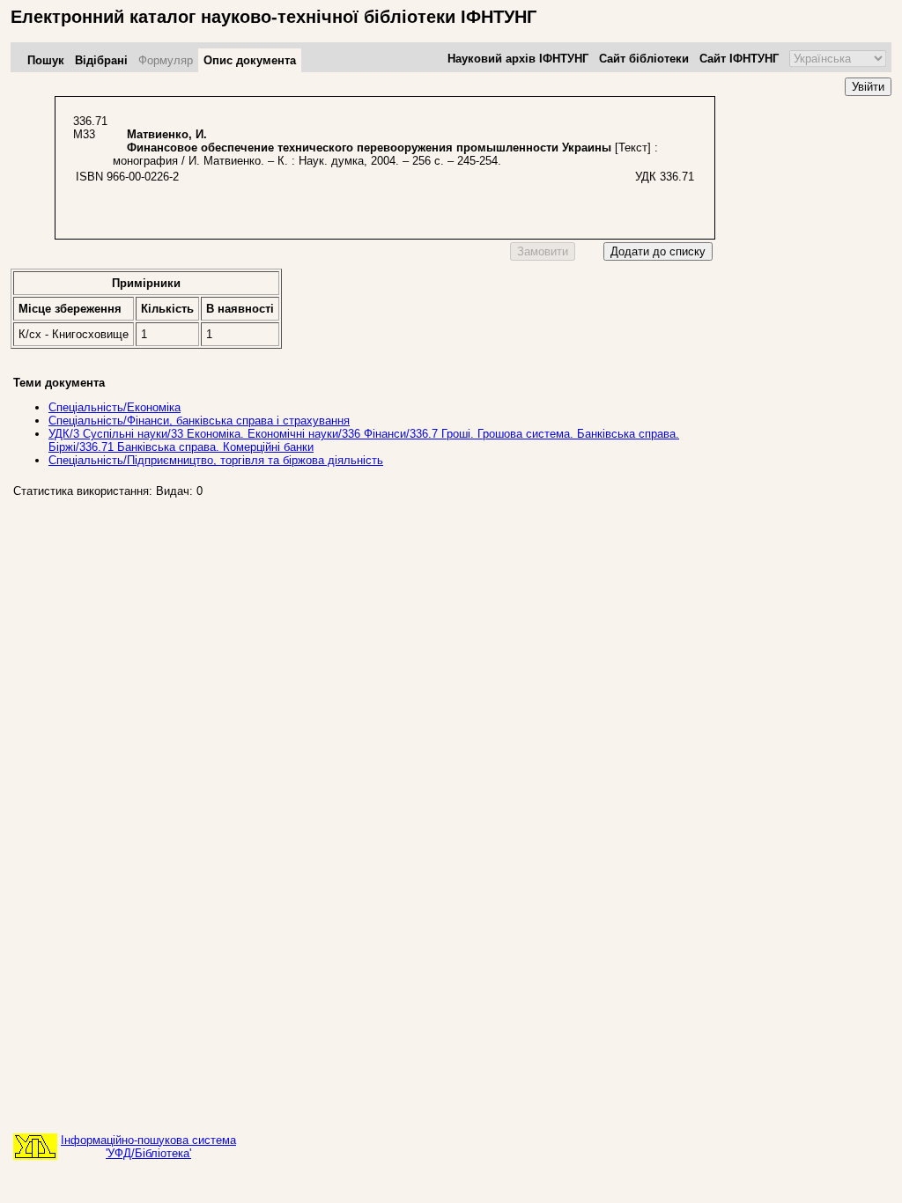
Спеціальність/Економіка (114, 407)
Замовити (542, 251)
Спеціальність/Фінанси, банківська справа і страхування (199, 420)
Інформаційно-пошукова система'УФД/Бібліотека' (148, 1146)
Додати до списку (658, 251)
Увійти (868, 86)
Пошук (45, 60)
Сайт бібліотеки (644, 58)
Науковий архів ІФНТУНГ (517, 58)
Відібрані (101, 60)
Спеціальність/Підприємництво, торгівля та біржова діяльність (215, 460)
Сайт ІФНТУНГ (739, 58)
